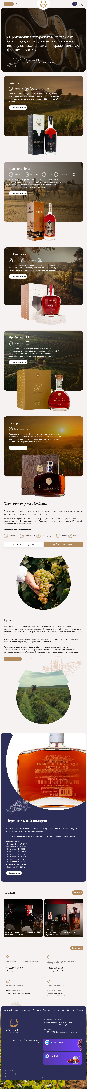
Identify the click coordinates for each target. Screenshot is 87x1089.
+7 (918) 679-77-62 (13, 1040)
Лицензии (70, 1010)
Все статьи (78, 892)
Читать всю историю (12, 659)
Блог (63, 1010)
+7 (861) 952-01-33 (55, 990)
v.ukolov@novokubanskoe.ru (57, 971)
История (56, 1010)
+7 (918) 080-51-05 (14, 990)
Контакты (80, 1010)
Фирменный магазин (23, 4)
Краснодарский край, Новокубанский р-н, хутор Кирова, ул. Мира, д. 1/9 (61, 1023)
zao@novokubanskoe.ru (55, 993)
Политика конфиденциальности (16, 1074)
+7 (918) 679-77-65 (55, 968)
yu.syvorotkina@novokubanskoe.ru (18, 993)
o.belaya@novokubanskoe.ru (16, 971)
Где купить (37, 1010)
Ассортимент (15, 873)
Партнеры (46, 1010)
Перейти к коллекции (18, 107)
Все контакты (77, 948)
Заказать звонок (32, 1041)
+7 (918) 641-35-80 (14, 968)
